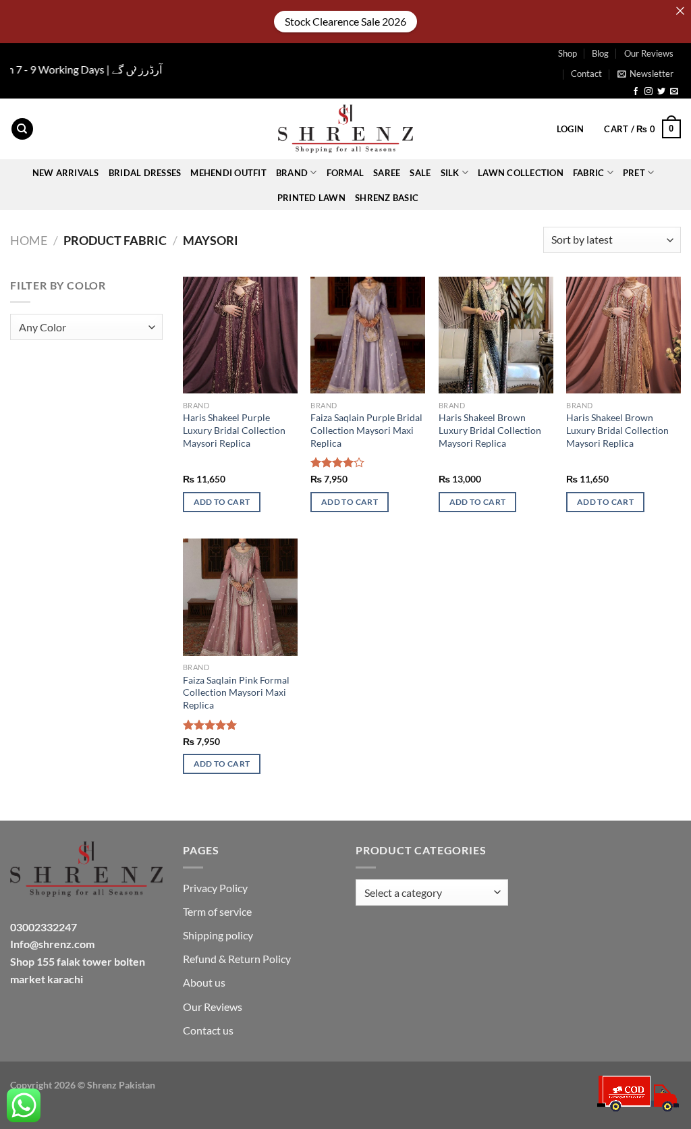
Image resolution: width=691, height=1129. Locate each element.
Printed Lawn (311, 197)
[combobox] (86, 327)
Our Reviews (648, 53)
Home (28, 240)
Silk (450, 172)
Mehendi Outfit (228, 172)
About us (204, 982)
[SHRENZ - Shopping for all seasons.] (345, 129)
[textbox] (83, 327)
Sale (420, 172)
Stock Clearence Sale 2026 (345, 21)
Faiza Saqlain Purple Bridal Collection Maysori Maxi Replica (366, 430)
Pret (634, 172)
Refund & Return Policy (237, 958)
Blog (600, 53)
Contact (586, 73)
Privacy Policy (215, 887)
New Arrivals (65, 172)
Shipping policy (218, 935)
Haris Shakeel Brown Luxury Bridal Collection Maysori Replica (490, 430)
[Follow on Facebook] (636, 92)
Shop (567, 53)
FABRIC (589, 172)
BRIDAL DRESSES (145, 172)
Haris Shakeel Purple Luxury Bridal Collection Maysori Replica (234, 430)
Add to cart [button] (222, 501)
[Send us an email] (674, 92)
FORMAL (345, 172)
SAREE (386, 172)
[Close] (680, 11)
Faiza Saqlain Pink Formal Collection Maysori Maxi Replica (236, 692)
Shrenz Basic (386, 197)
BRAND (292, 172)
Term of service (217, 911)
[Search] (22, 129)
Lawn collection (520, 172)
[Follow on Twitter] (661, 92)
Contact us (208, 1030)
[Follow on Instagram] (648, 92)
